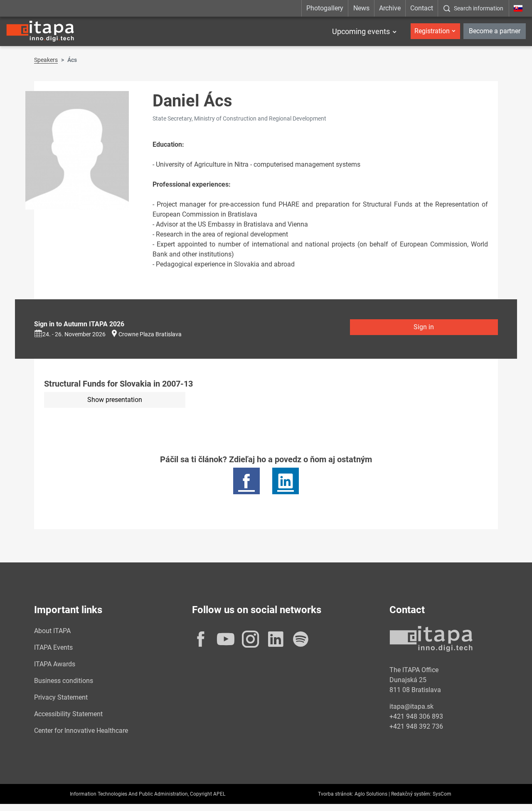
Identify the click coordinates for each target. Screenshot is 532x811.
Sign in (424, 327)
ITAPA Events (53, 647)
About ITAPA (52, 631)
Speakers (46, 60)
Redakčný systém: (411, 794)
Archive (390, 8)
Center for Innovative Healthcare (81, 731)
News (361, 8)
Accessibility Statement (68, 714)
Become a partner (494, 31)
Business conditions (63, 681)
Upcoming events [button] (361, 31)
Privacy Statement (61, 697)
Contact (421, 8)
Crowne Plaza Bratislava (150, 334)
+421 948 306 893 (416, 716)
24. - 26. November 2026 (74, 334)
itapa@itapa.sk (411, 706)
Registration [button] (432, 31)
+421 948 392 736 (416, 726)
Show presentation (114, 400)
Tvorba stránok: (335, 794)
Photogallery (324, 8)
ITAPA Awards (54, 664)
